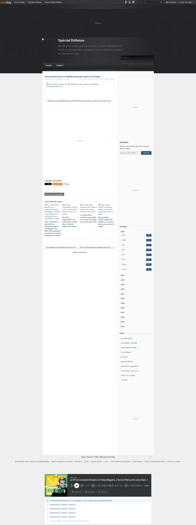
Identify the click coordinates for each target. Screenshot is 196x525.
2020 (122, 298)
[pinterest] (133, 2)
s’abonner (78, 492)
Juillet (124, 240)
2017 (122, 312)
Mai (123, 250)
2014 (122, 326)
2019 (122, 303)
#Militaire (106, 79)
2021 (122, 294)
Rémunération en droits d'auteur (121, 461)
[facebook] (125, 2)
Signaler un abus (96, 461)
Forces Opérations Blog (128, 347)
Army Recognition (126, 338)
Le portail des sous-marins (129, 371)
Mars (123, 259)
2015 (122, 322)
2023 (122, 284)
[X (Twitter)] (129, 2)
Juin (123, 245)
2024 (122, 280)
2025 (122, 275)
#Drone (102, 79)
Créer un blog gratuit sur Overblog (61, 461)
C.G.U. (106, 461)
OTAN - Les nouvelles (128, 375)
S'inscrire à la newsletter (54, 194)
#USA (87, 79)
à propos (104, 492)
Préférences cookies (174, 461)
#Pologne (112, 79)
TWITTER (124, 380)
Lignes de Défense (127, 361)
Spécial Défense (71, 40)
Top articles (78, 461)
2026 (122, 232)
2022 (122, 289)
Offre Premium (137, 461)
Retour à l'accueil (79, 252)
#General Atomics (94, 79)
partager (91, 492)
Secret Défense (126, 352)
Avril (123, 254)
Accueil (48, 65)
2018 (122, 308)
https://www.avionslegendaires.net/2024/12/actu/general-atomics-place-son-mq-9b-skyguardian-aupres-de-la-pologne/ (79, 101)
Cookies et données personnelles (154, 461)
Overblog (112, 457)
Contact (59, 65)
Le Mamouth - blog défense (130, 366)
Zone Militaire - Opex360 (129, 343)
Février (124, 264)
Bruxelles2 (124, 357)
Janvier (124, 269)
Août (123, 235)
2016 (122, 317)
